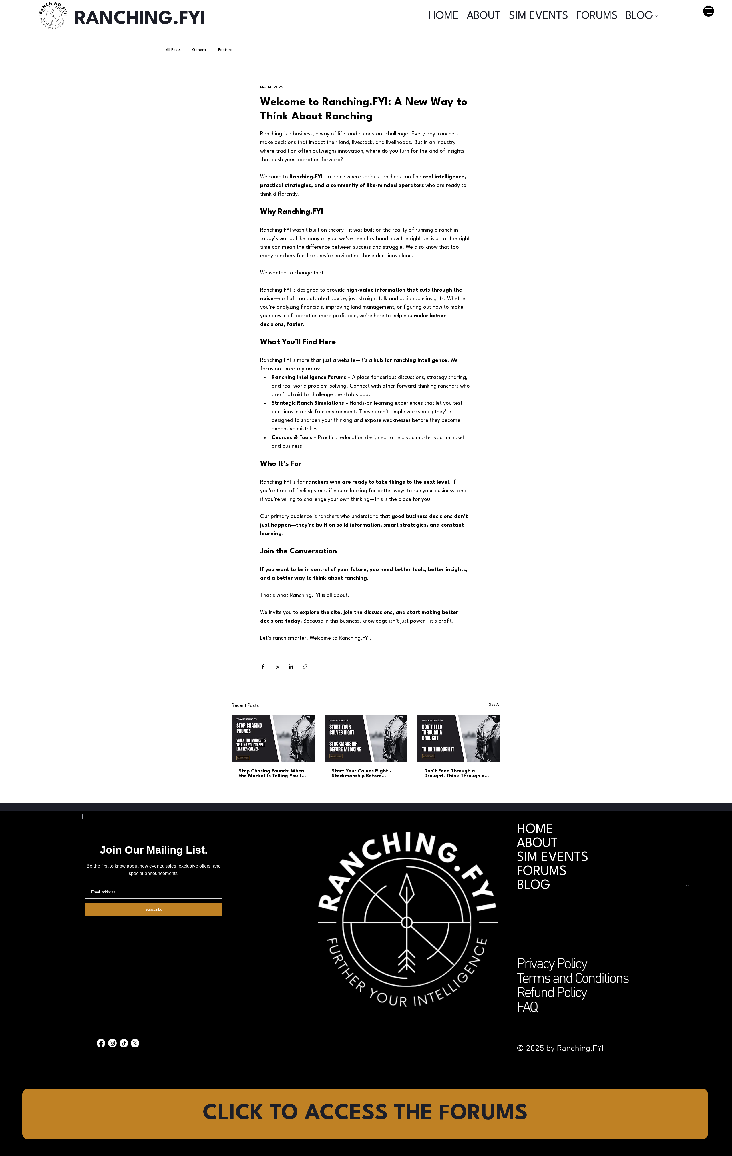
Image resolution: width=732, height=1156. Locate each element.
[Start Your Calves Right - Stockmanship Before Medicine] (366, 738)
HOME (535, 829)
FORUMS (542, 871)
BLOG (533, 885)
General (199, 50)
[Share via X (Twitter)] (277, 666)
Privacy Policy (552, 964)
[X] (135, 1043)
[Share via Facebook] (263, 666)
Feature (225, 50)
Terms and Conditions (572, 979)
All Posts (173, 50)
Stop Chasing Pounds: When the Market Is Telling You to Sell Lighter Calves (272, 773)
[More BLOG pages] (656, 16)
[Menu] (708, 11)
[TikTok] (124, 1043)
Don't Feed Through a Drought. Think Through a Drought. (454, 773)
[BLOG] (687, 886)
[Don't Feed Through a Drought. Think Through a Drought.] (458, 738)
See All (494, 705)
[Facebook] (101, 1043)
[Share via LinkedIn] (291, 666)
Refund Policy (551, 993)
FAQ (527, 1008)
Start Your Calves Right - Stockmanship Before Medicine (361, 773)
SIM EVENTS (552, 857)
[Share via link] (305, 666)
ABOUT (537, 843)
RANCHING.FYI (140, 19)
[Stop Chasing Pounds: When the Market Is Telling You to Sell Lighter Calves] (273, 738)
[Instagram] (112, 1043)
